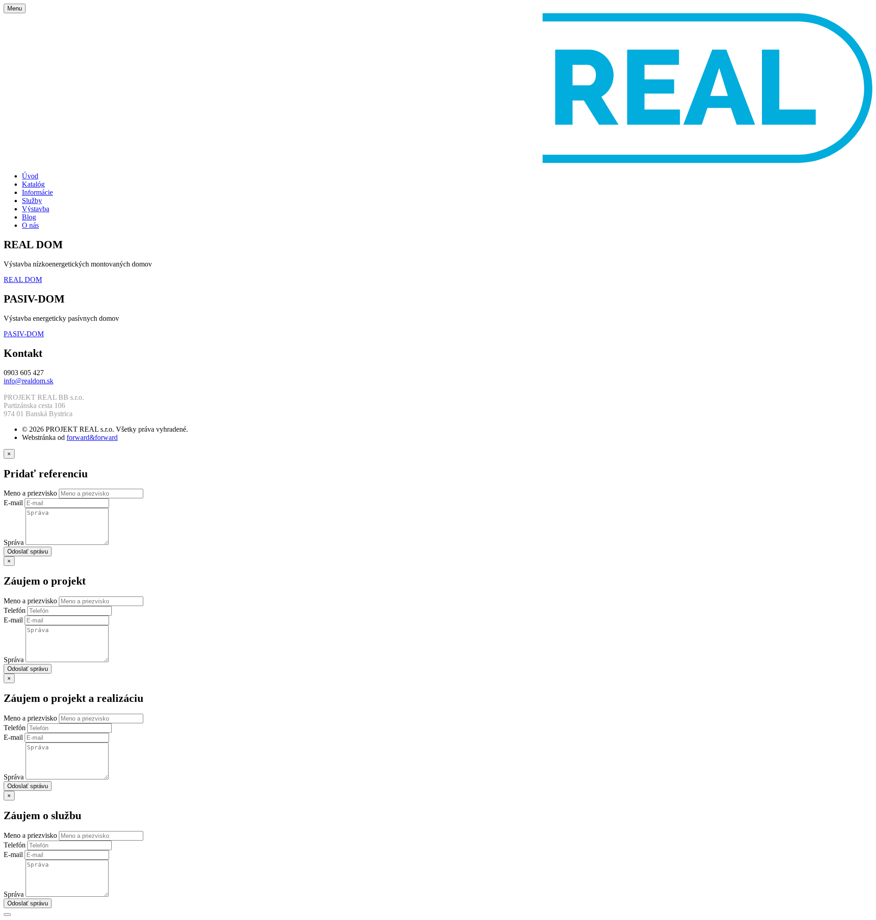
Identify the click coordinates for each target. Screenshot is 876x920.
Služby (32, 200)
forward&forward (92, 437)
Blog (29, 217)
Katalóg (33, 184)
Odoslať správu (27, 551)
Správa (15, 542)
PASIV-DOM (24, 334)
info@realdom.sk (28, 381)
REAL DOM (23, 279)
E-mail (14, 503)
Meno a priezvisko (31, 493)
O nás (30, 225)
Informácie (37, 192)
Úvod (30, 176)
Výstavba (35, 209)
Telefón (15, 610)
